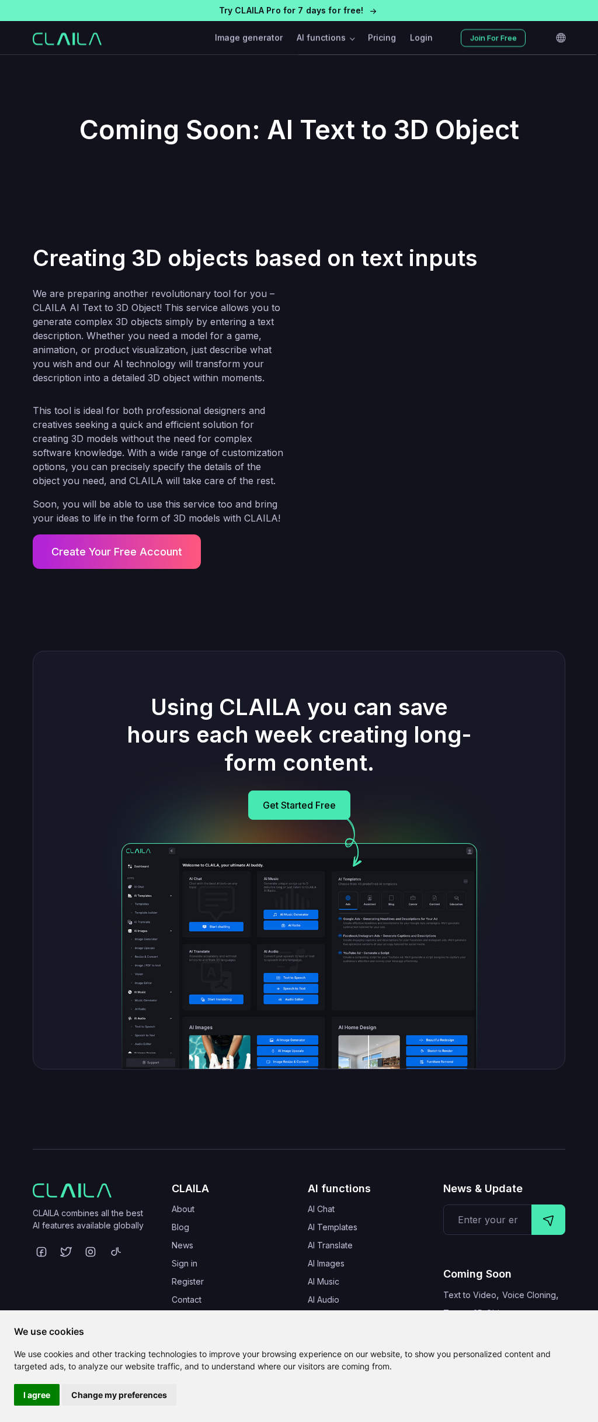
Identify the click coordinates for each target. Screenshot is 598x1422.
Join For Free (493, 38)
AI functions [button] (322, 38)
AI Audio (323, 1299)
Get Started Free (299, 805)
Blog (180, 1227)
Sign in (184, 1263)
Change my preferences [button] (119, 1395)
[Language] (560, 38)
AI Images (326, 1263)
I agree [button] (36, 1395)
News (182, 1245)
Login (421, 38)
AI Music (323, 1281)
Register (188, 1281)
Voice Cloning (529, 1295)
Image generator (249, 38)
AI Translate (330, 1245)
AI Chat (321, 1209)
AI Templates (332, 1227)
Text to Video (469, 1295)
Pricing (382, 38)
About (183, 1209)
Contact (186, 1299)
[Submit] (548, 1219)
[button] (299, 10)
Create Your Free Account (116, 552)
